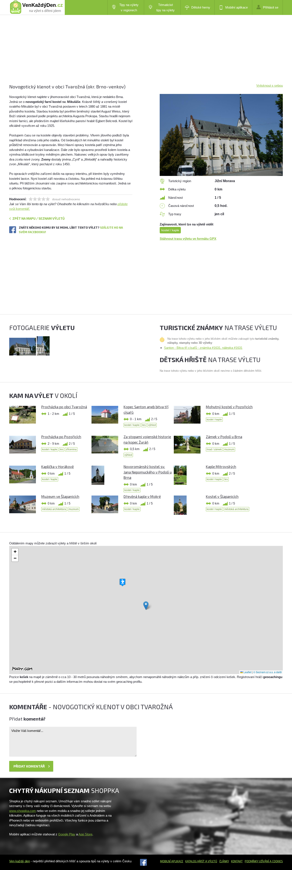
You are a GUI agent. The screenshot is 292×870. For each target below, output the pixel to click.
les (144, 425)
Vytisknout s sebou (269, 85)
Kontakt (237, 861)
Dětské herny (200, 7)
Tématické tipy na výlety (165, 7)
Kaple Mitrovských (221, 466)
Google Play (66, 834)
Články (224, 861)
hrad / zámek (214, 449)
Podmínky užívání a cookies (264, 861)
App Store (85, 834)
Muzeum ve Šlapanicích (60, 496)
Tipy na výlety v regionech (129, 7)
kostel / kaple (170, 230)
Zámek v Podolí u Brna (224, 436)
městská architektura (54, 509)
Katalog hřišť (195, 861)
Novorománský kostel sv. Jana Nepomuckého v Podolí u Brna (148, 472)
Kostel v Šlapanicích (222, 496)
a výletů (211, 861)
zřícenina (71, 449)
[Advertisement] (137, 53)
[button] (146, 605)
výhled (152, 425)
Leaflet (247, 672)
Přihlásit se (270, 7)
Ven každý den (19, 861)
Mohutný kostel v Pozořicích (229, 407)
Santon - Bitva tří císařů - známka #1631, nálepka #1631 (203, 347)
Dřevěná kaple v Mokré (142, 496)
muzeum (229, 449)
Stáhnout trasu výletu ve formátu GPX (188, 238)
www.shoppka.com (22, 811)
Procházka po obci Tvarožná (64, 407)
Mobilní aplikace (236, 7)
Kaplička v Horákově (57, 466)
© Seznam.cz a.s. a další (267, 672)
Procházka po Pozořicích (61, 436)
